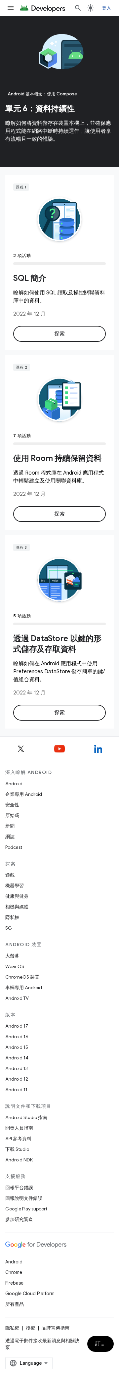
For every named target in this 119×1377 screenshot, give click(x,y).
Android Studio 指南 (26, 1117)
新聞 (10, 826)
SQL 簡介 (29, 278)
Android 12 (16, 1079)
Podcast (13, 847)
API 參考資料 (18, 1139)
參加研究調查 (19, 1219)
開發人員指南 (19, 1128)
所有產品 (14, 1304)
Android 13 (16, 1068)
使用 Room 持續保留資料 (57, 458)
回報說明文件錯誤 (23, 1198)
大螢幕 (12, 956)
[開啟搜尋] (78, 8)
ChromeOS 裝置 (22, 977)
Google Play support (26, 1209)
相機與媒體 (16, 907)
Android (13, 784)
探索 (59, 334)
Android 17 (16, 1026)
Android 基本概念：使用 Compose (42, 94)
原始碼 (12, 815)
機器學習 (14, 886)
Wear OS (14, 966)
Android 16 (16, 1037)
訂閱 (100, 1344)
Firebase (14, 1283)
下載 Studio (17, 1149)
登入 (106, 8)
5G (8, 928)
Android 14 (16, 1058)
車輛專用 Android (23, 988)
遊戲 (10, 875)
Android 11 (16, 1090)
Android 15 (16, 1047)
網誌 (10, 837)
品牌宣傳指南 (55, 1328)
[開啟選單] (10, 8)
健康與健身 (16, 896)
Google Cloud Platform (30, 1294)
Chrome (13, 1272)
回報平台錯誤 (19, 1188)
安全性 (12, 805)
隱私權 (12, 917)
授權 (30, 1328)
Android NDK (19, 1160)
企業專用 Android (23, 794)
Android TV (17, 998)
